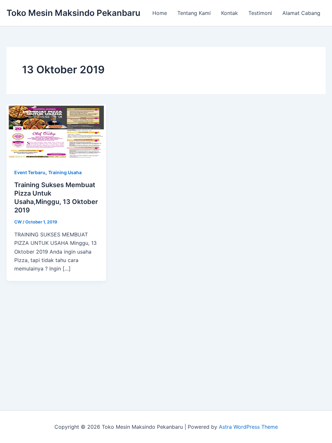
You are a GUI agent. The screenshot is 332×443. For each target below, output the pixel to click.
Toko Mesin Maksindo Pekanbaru (73, 13)
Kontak (229, 13)
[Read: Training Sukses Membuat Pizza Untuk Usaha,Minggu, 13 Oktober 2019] (56, 131)
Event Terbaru (29, 172)
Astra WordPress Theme (248, 427)
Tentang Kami (194, 13)
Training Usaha (65, 172)
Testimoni (260, 13)
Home (159, 13)
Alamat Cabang (301, 13)
